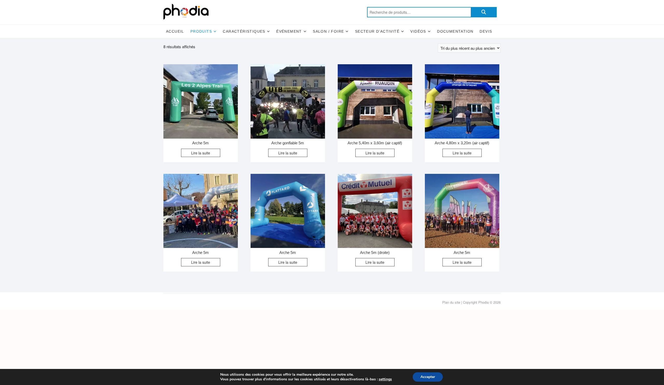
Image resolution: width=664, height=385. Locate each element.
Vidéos (418, 31)
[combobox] (419, 12)
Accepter (427, 376)
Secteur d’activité (377, 31)
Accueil (175, 31)
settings (385, 379)
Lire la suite (200, 152)
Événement (289, 31)
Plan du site (451, 302)
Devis (486, 31)
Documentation (455, 31)
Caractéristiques (244, 31)
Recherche (484, 12)
